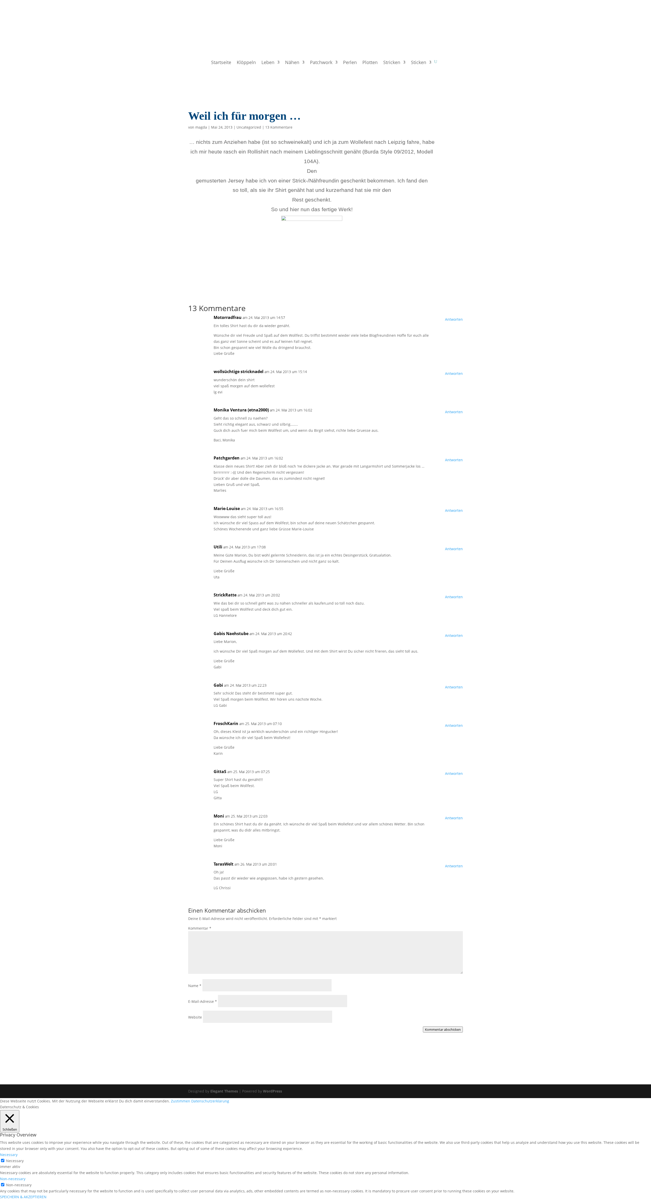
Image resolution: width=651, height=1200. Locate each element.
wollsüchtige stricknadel (238, 371)
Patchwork (321, 62)
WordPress (272, 1091)
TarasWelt (223, 864)
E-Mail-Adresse (202, 1001)
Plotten (370, 62)
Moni (219, 816)
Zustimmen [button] (180, 1101)
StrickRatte (225, 595)
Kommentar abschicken (443, 1029)
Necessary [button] (9, 1154)
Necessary (15, 1160)
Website (195, 1017)
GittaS (220, 771)
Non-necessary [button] (12, 1178)
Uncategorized (248, 127)
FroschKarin (226, 723)
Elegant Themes (224, 1091)
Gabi (218, 685)
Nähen (292, 62)
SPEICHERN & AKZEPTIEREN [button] (23, 1196)
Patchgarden (227, 458)
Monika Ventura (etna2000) (241, 410)
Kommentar (199, 928)
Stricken (391, 62)
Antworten (454, 319)
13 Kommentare (278, 127)
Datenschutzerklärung (210, 1101)
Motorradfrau (228, 317)
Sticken (418, 62)
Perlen (350, 62)
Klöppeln (246, 62)
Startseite (221, 62)
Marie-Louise (227, 508)
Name (194, 985)
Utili (218, 547)
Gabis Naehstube (231, 633)
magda (201, 127)
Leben (267, 62)
